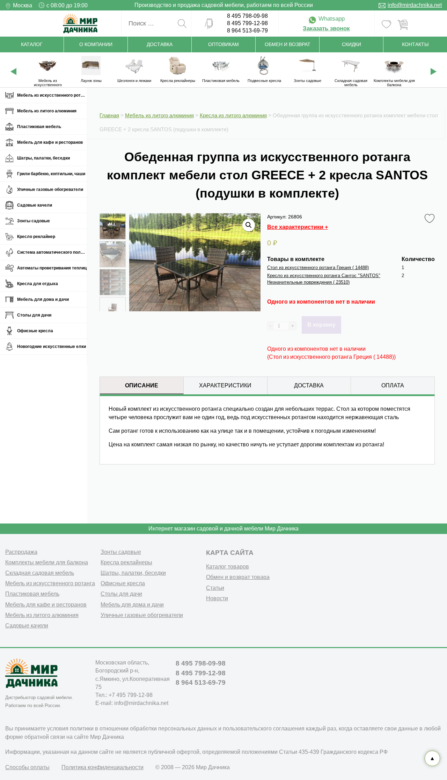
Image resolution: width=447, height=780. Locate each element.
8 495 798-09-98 (247, 16)
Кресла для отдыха (37, 283)
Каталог (32, 44)
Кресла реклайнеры (126, 562)
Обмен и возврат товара (238, 577)
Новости (217, 598)
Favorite (431, 216)
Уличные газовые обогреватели (50, 189)
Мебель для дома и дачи (43, 299)
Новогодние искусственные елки (51, 346)
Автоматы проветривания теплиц (52, 268)
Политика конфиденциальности (102, 767)
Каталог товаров (227, 567)
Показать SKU (183, 493)
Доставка (160, 44)
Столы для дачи (34, 315)
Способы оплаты (27, 767)
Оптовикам (223, 44)
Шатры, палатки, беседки (43, 158)
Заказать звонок (326, 28)
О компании (95, 44)
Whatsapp (331, 18)
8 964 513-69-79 (247, 31)
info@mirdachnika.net (415, 5)
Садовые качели (34, 205)
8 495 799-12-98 (247, 23)
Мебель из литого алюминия (46, 111)
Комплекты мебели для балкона (46, 562)
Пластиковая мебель (39, 126)
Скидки (351, 44)
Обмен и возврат (287, 44)
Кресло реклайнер (36, 236)
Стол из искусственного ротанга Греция (318, 267)
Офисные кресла (35, 330)
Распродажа (21, 552)
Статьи (215, 588)
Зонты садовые (33, 220)
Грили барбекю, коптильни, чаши (51, 173)
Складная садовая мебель (39, 573)
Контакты (415, 44)
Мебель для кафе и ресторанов (50, 142)
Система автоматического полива (52, 252)
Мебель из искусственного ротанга (52, 95)
